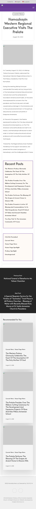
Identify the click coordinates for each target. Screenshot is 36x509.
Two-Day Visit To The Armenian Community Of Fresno (15, 220)
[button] (33, 7)
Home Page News (11, 244)
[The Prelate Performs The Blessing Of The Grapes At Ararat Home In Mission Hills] (18, 448)
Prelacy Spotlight (11, 251)
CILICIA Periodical (11, 237)
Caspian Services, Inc (18, 502)
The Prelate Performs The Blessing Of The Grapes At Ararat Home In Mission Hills (18, 198)
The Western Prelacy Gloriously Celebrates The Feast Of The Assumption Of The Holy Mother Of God (17, 173)
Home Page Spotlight (12, 247)
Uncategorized (10, 254)
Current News (18, 14)
